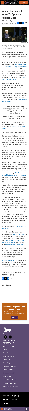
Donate (24, 2)
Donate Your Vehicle (8, 369)
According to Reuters (8, 260)
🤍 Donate (14, 317)
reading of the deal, (18, 234)
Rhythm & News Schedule (9, 383)
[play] (2, 409)
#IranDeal (17, 113)
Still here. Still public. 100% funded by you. (14, 308)
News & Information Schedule (10, 386)
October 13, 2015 (14, 118)
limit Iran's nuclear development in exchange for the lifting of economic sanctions (14, 67)
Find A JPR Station (7, 376)
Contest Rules (6, 359)
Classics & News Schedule (9, 379)
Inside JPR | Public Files (8, 356)
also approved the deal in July (14, 244)
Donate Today (6, 363)
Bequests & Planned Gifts (9, 373)
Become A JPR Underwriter (9, 366)
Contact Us (5, 349)
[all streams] (27, 409)
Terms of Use (6, 353)
